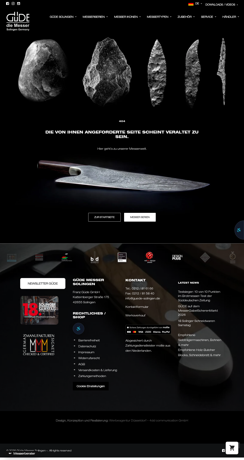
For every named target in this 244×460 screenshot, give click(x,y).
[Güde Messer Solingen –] (17, 15)
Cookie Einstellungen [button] (91, 386)
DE (197, 3)
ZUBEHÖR (185, 16)
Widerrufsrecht (89, 358)
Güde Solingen (61, 16)
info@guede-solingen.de (142, 298)
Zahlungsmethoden (92, 376)
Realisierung (99, 420)
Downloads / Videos (220, 4)
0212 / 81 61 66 (142, 288)
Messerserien (94, 16)
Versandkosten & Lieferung (97, 370)
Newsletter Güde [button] (43, 283)
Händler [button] (229, 16)
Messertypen (157, 16)
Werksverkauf (135, 315)
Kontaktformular (136, 306)
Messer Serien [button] (140, 217)
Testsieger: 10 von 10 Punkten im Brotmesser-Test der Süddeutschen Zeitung (199, 296)
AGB (81, 364)
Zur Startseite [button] (104, 217)
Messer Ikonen (126, 16)
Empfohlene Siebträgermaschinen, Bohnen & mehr (199, 340)
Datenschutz (87, 346)
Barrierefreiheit (89, 340)
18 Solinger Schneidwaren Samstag (196, 323)
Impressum (86, 352)
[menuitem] (195, 3)
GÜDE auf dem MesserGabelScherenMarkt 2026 (198, 310)
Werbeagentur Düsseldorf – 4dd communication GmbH (148, 420)
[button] (7, 3)
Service (207, 16)
